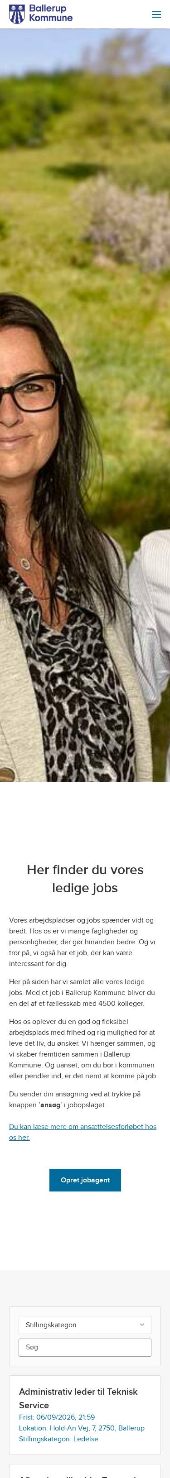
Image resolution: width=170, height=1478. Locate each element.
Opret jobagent (85, 1180)
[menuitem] (156, 14)
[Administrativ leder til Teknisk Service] (85, 1415)
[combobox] (85, 1325)
